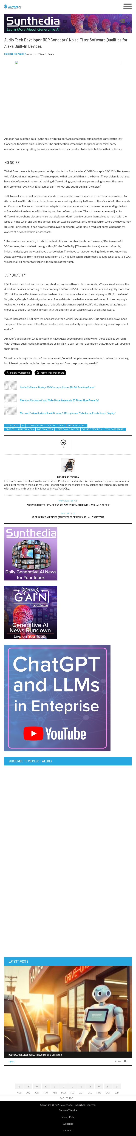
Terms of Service (68, 1110)
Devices (51, 425)
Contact (68, 1130)
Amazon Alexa (35, 425)
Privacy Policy (68, 1116)
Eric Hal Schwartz (15, 53)
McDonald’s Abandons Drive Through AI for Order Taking (35, 1054)
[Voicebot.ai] (52, 6)
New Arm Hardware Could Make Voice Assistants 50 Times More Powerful (59, 400)
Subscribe (68, 1123)
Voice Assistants (114, 429)
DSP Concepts (45, 429)
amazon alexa (26, 429)
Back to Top (66, 1098)
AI (23, 425)
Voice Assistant (77, 425)
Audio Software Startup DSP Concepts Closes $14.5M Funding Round (57, 387)
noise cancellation (67, 429)
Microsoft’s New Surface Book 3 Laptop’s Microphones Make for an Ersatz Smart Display (67, 413)
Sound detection (92, 429)
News (62, 425)
